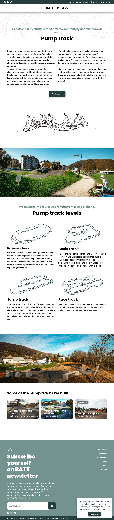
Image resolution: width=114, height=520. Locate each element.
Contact (103, 469)
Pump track (102, 454)
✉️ (52, 506)
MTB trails (102, 450)
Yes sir (94, 514)
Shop (105, 465)
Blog (105, 461)
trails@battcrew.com (81, 2)
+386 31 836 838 (103, 2)
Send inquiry (57, 94)
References (102, 457)
